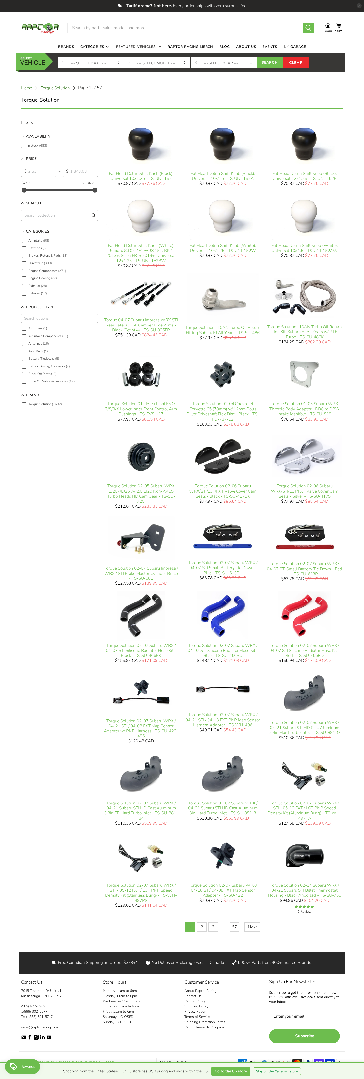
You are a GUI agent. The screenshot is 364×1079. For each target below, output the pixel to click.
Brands (66, 46)
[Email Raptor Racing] (23, 1038)
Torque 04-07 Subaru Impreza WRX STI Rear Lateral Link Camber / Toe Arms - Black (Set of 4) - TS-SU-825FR (141, 325)
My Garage (295, 46)
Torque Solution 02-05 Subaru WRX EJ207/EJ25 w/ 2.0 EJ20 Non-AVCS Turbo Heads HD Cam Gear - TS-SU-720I (141, 493)
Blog (224, 46)
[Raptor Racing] (40, 28)
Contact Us (193, 996)
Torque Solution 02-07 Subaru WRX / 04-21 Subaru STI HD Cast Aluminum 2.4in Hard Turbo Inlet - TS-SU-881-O (304, 727)
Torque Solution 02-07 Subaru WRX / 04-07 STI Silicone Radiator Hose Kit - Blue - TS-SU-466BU (223, 650)
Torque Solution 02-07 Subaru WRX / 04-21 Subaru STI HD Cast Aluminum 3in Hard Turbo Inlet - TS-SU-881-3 (223, 808)
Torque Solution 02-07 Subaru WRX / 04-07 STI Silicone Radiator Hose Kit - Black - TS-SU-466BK (141, 650)
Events (269, 46)
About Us (246, 46)
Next (252, 927)
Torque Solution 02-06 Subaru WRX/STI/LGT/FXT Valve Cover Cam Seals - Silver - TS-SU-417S (304, 491)
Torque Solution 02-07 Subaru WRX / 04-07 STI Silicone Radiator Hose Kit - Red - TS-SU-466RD (304, 650)
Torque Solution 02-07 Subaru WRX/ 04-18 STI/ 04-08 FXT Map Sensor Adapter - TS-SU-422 (223, 890)
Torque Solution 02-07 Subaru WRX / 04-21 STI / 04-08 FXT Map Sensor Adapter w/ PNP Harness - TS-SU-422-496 (141, 728)
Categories (92, 46)
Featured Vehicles (136, 46)
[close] (359, 5)
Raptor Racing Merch (190, 46)
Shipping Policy (196, 1006)
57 (234, 927)
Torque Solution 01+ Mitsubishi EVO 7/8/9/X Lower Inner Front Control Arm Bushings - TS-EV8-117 (141, 409)
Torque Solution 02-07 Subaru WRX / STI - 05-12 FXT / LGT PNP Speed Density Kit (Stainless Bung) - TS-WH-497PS (141, 892)
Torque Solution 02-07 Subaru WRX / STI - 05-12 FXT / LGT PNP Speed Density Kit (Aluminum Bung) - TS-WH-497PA (304, 810)
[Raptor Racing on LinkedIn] (42, 1038)
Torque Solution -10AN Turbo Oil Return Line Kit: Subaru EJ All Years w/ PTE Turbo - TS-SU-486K (304, 332)
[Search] (308, 28)
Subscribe (304, 1036)
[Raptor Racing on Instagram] (36, 1038)
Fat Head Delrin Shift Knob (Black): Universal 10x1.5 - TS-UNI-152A (223, 176)
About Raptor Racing (200, 990)
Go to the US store (231, 1071)
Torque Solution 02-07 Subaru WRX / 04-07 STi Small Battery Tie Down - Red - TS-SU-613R (304, 569)
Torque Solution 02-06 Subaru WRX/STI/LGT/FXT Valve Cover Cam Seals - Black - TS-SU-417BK (222, 491)
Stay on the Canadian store (277, 1071)
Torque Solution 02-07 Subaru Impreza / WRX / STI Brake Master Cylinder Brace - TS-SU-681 (141, 573)
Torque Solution (55, 88)
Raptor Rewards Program (204, 1027)
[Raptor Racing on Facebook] (29, 1038)
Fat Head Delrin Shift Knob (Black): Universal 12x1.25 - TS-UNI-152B (304, 176)
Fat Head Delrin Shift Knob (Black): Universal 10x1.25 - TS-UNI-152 (141, 176)
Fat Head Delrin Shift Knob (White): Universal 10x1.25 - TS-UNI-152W (223, 248)
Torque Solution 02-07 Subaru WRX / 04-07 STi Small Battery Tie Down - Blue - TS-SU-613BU (223, 568)
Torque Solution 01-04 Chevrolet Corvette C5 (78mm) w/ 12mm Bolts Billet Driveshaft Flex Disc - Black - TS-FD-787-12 (223, 411)
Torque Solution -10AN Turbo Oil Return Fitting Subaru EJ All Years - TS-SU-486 (222, 330)
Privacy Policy (195, 1011)
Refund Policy (195, 1001)
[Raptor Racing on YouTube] (48, 1038)
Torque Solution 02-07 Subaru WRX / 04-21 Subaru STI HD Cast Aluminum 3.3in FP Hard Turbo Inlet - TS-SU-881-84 (141, 810)
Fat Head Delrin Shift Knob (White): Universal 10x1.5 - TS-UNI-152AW (304, 248)
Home (26, 88)
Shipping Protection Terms (204, 1022)
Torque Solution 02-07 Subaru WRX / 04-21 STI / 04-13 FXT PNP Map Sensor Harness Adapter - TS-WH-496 (222, 720)
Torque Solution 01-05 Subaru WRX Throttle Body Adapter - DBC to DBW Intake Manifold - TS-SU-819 (304, 409)
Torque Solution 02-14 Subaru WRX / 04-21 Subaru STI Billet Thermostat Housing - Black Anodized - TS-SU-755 (304, 890)
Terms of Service (197, 1016)
